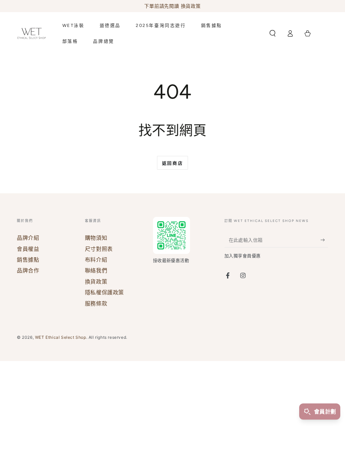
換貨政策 (96, 281)
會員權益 (28, 248)
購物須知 (96, 237)
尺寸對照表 (99, 248)
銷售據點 (28, 259)
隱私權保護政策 (104, 292)
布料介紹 (96, 259)
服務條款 (96, 303)
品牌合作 (28, 270)
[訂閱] (324, 239)
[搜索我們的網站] (272, 33)
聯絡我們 (96, 270)
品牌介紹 (28, 237)
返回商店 (172, 163)
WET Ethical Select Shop (60, 337)
